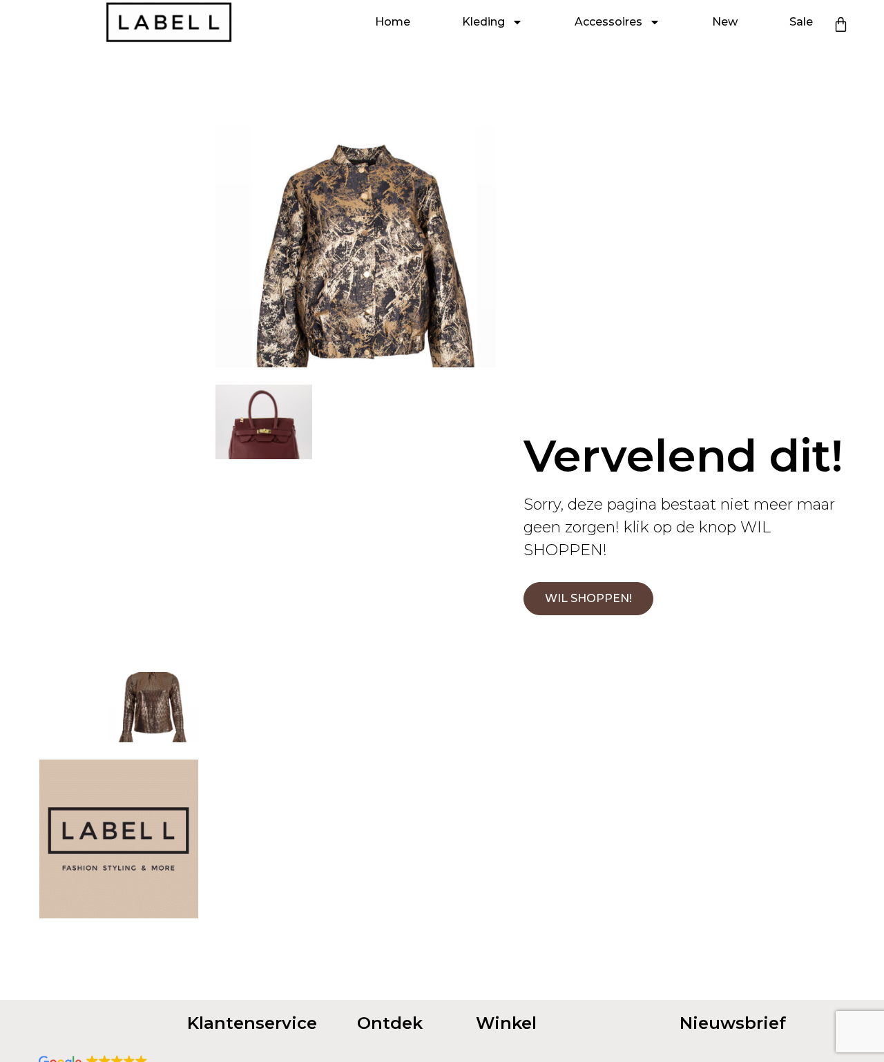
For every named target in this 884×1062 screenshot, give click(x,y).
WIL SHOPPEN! (588, 598)
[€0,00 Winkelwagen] (841, 24)
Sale (801, 21)
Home (392, 21)
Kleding (483, 21)
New (725, 21)
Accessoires (608, 21)
